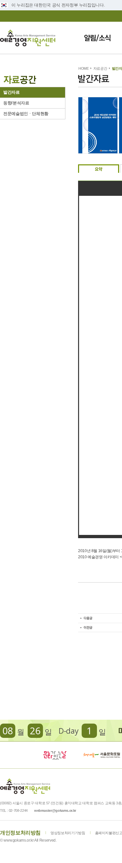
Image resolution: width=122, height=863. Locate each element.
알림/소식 (97, 37)
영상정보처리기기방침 (67, 833)
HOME (83, 68)
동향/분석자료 (16, 102)
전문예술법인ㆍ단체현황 (25, 113)
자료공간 (100, 68)
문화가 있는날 (54, 755)
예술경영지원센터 (27, 38)
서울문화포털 (102, 755)
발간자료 (11, 92)
